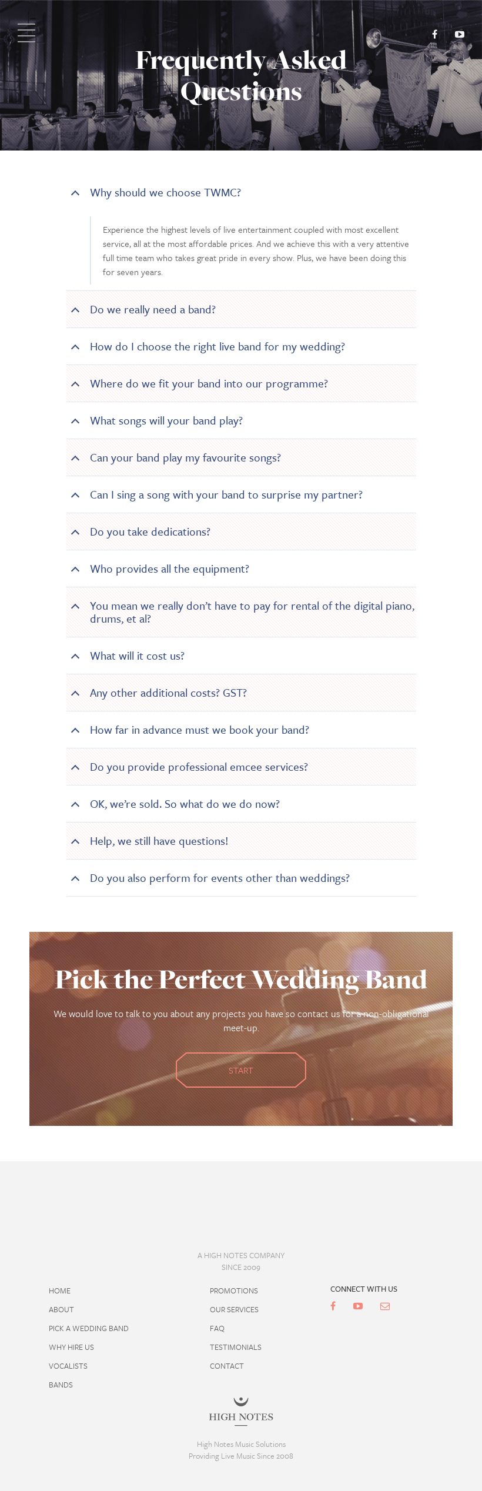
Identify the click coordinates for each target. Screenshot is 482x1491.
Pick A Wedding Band (89, 1328)
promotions (234, 1290)
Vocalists (68, 1366)
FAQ (217, 1328)
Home (60, 1290)
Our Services (234, 1309)
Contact (227, 1366)
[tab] (241, 192)
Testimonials (236, 1347)
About (61, 1309)
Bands (61, 1384)
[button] (241, 192)
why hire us (71, 1347)
